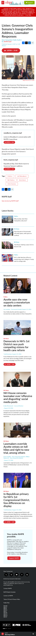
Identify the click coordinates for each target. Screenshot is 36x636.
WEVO (5, 614)
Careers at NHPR (8, 595)
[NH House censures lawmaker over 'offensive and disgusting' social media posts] (17, 379)
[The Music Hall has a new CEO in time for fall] (7, 245)
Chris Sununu (12, 184)
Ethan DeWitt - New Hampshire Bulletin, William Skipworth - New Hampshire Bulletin (16, 457)
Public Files (6, 602)
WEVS (5, 617)
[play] (3, 634)
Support (30, 2)
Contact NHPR (7, 588)
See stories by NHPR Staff (10, 201)
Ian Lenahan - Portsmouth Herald (12, 309)
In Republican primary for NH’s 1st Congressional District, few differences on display (16, 500)
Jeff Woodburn (22, 176)
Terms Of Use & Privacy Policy (11, 599)
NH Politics (11, 180)
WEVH (5, 610)
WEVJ (5, 611)
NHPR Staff (7, 41)
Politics (10, 176)
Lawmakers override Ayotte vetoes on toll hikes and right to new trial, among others (16, 448)
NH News (16, 229)
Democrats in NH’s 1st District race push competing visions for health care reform (16, 345)
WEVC (5, 607)
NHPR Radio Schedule (9, 592)
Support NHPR (14, 558)
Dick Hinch (22, 180)
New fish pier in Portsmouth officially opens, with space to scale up (23, 233)
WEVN (5, 612)
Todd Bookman (7, 354)
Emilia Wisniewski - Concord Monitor (13, 406)
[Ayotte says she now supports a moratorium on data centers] (17, 285)
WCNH (5, 606)
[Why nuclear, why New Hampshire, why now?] (7, 219)
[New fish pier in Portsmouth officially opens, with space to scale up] (7, 232)
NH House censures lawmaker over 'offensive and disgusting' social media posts (17, 397)
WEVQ (5, 615)
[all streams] (33, 634)
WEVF (5, 608)
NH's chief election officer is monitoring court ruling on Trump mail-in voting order (24, 259)
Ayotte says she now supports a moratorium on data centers (16, 302)
